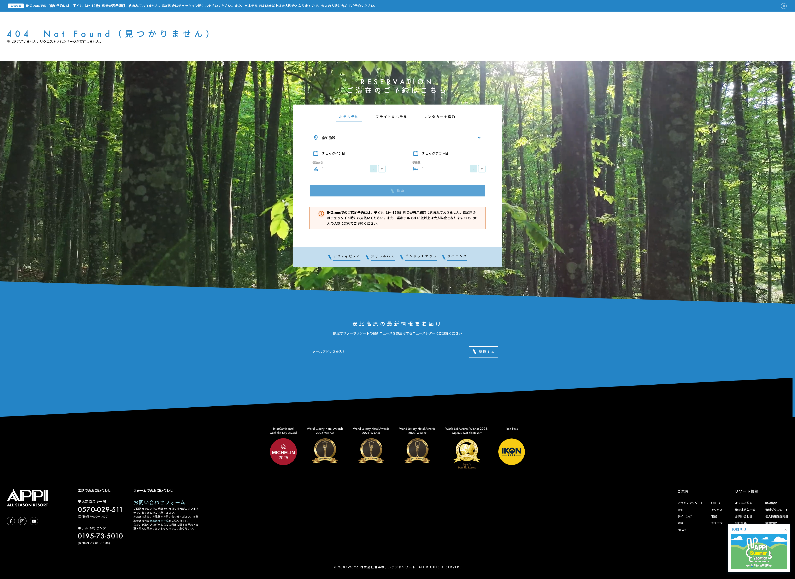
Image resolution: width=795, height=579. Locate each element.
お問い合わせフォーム (159, 502)
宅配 (714, 516)
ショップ (717, 523)
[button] (747, 566)
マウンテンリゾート (690, 503)
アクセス (717, 510)
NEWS (681, 530)
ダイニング (684, 516)
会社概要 (741, 523)
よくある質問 (743, 503)
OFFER (715, 503)
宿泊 (680, 510)
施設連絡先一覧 (159, 520)
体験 (680, 523)
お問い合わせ (743, 516)
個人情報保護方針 (776, 516)
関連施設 (771, 503)
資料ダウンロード (776, 510)
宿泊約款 (771, 523)
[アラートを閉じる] (784, 6)
